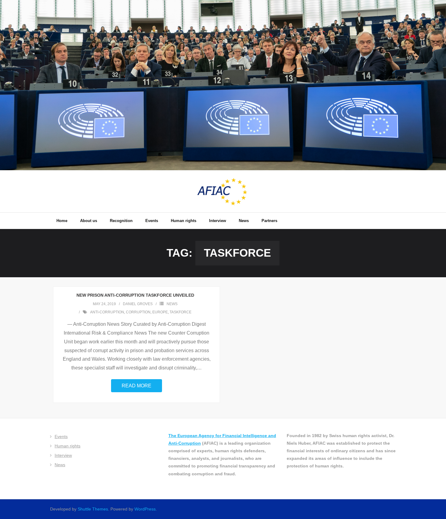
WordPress (145, 509)
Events (61, 436)
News (172, 304)
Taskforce (180, 312)
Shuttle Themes (93, 509)
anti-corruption (107, 312)
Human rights (67, 445)
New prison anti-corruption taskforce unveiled (136, 295)
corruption (138, 312)
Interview (63, 455)
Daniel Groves (138, 304)
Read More (136, 385)
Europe (160, 312)
